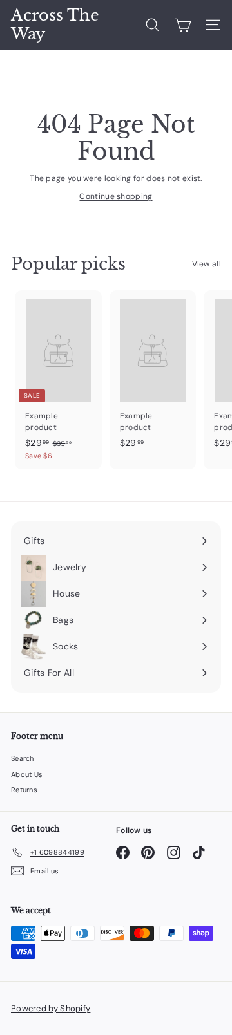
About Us (27, 774)
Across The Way (55, 24)
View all (206, 264)
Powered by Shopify (50, 1008)
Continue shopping (115, 196)
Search (22, 758)
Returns (24, 789)
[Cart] (183, 25)
